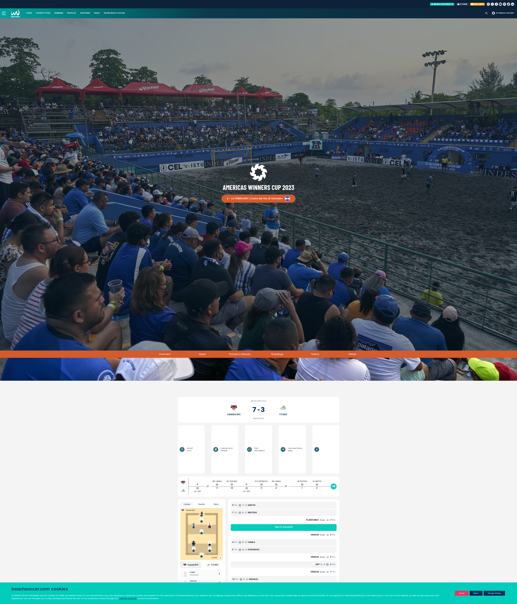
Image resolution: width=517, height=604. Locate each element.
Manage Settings (494, 593)
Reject (476, 593)
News (202, 354)
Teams (315, 354)
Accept (461, 593)
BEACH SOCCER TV (443, 4)
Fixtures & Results (240, 354)
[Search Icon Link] (486, 13)
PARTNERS (85, 13)
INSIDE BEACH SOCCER (114, 13)
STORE (463, 4)
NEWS (97, 13)
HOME (29, 13)
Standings (277, 354)
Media (352, 354)
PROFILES (71, 13)
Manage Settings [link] (128, 598)
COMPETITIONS (43, 13)
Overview (164, 354)
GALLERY (478, 4)
